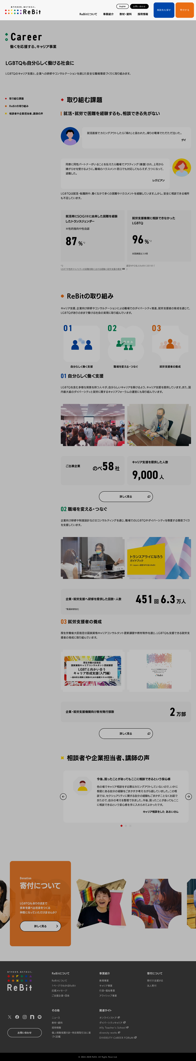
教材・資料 (126, 14)
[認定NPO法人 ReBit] (24, 981)
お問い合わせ (139, 6)
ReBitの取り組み (19, 106)
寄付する (184, 10)
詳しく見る (126, 496)
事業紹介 (108, 14)
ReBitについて (88, 14)
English (122, 6)
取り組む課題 (16, 99)
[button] (63, 796)
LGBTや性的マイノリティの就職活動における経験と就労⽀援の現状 (91, 269)
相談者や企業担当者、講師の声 (26, 113)
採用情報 (143, 14)
